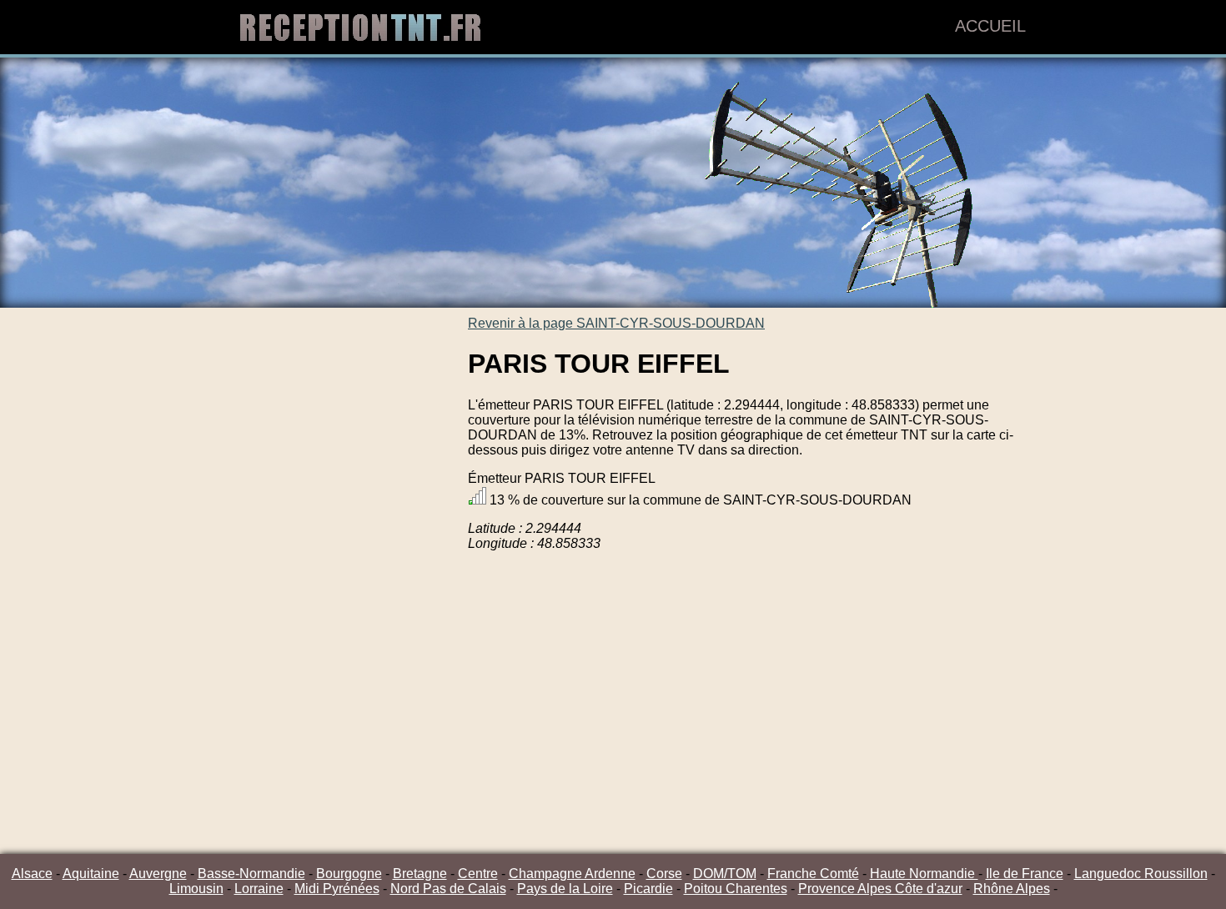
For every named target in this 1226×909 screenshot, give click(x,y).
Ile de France (1024, 873)
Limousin (196, 888)
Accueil (990, 26)
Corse (664, 873)
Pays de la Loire (565, 888)
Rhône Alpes (1011, 888)
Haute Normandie (924, 873)
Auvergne (158, 873)
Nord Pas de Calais (448, 888)
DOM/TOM (724, 873)
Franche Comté (813, 873)
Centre (478, 873)
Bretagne (420, 873)
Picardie (648, 888)
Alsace (32, 873)
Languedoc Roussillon (1141, 873)
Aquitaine (91, 873)
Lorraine (259, 888)
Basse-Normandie (251, 873)
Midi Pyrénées (336, 888)
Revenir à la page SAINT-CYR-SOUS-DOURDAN (616, 323)
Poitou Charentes (735, 888)
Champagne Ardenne (572, 873)
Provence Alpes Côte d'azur (880, 888)
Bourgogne (349, 873)
